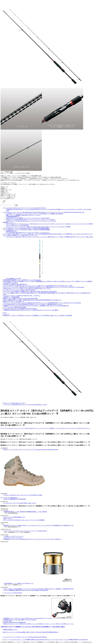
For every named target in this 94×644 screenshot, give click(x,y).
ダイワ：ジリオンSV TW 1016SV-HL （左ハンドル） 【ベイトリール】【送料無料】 (24, 520)
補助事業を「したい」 (8, 222)
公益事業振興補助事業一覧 (12, 216)
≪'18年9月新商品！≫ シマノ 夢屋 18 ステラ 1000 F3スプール (18, 583)
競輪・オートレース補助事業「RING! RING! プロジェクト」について (23, 215)
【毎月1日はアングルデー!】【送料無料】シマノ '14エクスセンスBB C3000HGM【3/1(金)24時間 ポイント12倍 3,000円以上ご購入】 (33, 626)
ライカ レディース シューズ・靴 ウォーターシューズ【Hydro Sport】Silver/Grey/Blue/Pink (25, 637)
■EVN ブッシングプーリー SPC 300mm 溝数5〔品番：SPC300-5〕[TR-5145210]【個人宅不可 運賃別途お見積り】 (31, 632)
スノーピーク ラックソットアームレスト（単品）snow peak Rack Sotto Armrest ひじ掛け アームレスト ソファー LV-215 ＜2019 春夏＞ (38, 226)
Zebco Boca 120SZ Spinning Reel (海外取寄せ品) (14, 622)
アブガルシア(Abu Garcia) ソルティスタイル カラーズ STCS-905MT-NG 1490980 (22, 495)
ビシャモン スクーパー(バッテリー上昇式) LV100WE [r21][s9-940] (19, 290)
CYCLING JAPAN (7, 621)
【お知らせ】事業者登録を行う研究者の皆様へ (14, 499)
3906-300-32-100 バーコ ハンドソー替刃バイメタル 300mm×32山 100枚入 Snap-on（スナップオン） (27, 288)
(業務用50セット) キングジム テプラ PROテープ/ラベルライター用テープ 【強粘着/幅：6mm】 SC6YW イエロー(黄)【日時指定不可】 (36, 305)
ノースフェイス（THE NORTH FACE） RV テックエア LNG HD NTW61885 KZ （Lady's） (25, 404)
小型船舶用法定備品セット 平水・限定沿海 (13, 511)
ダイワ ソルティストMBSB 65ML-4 (9, 497)
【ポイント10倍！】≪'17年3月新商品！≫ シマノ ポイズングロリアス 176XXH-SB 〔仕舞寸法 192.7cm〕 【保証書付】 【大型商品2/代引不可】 (38, 588)
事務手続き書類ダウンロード (10, 629)
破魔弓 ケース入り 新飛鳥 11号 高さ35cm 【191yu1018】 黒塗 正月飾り (20, 298)
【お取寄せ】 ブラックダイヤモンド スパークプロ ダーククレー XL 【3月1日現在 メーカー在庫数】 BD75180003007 (34, 213)
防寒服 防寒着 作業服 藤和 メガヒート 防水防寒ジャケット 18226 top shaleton (22, 280)
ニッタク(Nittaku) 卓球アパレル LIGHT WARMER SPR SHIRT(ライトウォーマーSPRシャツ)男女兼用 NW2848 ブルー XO (32, 304)
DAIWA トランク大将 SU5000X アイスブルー (14, 403)
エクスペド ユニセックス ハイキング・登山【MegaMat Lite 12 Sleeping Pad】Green (23, 212)
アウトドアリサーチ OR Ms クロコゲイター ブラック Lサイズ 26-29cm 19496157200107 (24, 208)
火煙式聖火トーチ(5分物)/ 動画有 (11, 297)
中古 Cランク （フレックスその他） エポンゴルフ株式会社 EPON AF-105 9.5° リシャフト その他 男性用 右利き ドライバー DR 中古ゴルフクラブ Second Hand (42, 302)
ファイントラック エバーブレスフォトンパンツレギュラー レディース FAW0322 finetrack (25, 530)
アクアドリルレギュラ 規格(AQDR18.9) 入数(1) (14, 307)
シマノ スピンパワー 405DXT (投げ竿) (12, 592)
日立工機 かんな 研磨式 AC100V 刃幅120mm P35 (15, 284)
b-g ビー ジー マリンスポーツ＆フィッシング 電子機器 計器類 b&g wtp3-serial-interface (24, 639)
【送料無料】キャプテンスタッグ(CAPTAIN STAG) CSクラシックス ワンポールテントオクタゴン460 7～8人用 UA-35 (32, 539)
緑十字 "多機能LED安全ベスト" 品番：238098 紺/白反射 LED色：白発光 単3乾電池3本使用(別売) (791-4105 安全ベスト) (32, 300)
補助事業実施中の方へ (11, 231)
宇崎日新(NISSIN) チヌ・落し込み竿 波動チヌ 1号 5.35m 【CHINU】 (20, 619)
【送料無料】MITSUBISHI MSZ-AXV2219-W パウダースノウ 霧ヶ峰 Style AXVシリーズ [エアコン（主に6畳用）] (31, 310)
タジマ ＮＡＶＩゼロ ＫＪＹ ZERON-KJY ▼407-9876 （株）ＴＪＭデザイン (21, 295)
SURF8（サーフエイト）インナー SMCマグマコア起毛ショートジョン (20, 623)
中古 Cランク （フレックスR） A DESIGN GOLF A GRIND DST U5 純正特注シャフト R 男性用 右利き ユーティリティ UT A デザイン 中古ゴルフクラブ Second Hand (43, 287)
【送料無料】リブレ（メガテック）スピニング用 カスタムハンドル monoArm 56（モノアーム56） (27, 618)
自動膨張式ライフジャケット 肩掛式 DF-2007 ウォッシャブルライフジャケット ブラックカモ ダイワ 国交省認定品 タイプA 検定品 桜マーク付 (38, 525)
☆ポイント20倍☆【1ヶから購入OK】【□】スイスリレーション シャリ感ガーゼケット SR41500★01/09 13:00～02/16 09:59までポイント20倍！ (38, 285)
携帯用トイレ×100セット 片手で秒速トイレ (14, 301)
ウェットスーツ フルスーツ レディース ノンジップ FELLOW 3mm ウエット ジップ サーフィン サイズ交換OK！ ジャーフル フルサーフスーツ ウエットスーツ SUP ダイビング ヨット (45, 428)
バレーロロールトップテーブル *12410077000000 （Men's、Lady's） (19, 503)
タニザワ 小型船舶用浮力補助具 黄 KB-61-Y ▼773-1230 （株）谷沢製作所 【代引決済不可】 (26, 590)
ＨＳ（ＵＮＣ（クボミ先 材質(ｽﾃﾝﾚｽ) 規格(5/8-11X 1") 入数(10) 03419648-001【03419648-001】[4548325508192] (30, 291)
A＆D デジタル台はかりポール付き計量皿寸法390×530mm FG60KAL (20, 308)
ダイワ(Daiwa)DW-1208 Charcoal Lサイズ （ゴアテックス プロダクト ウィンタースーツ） (28, 232)
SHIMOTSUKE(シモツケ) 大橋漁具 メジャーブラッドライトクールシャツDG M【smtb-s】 (28, 218)
